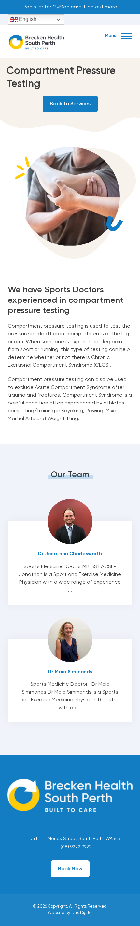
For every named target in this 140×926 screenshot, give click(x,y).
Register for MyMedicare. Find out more (70, 7)
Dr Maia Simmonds (70, 680)
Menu (111, 36)
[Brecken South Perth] (36, 40)
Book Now (70, 869)
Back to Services (70, 104)
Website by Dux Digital (70, 913)
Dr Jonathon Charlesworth (70, 563)
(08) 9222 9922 (75, 847)
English (27, 19)
